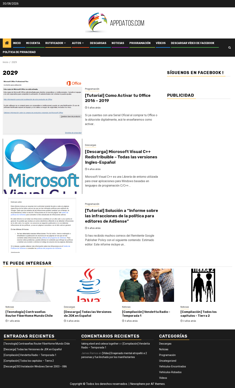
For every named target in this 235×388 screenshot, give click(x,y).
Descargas (98, 43)
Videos (163, 377)
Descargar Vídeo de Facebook (192, 43)
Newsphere (137, 384)
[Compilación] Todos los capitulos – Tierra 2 (198, 313)
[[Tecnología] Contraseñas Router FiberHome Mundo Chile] (30, 285)
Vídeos (161, 43)
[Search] (229, 47)
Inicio (17, 43)
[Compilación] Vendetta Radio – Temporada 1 (30, 355)
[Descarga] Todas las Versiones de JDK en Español (87, 313)
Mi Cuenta (33, 43)
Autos (76, 43)
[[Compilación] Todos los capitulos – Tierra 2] (205, 285)
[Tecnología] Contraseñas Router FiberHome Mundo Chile (29, 313)
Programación (140, 43)
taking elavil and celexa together (100, 343)
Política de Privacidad (19, 52)
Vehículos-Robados (170, 372)
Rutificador (54, 43)
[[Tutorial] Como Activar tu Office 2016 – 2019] (42, 107)
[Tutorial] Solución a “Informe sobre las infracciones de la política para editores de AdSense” (121, 216)
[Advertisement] (198, 127)
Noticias (118, 43)
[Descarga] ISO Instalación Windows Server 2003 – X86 (35, 366)
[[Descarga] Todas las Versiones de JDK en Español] (88, 285)
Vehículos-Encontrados (172, 366)
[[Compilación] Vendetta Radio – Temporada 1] (146, 285)
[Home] (7, 43)
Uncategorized (167, 360)
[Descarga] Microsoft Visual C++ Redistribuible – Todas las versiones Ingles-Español (121, 157)
